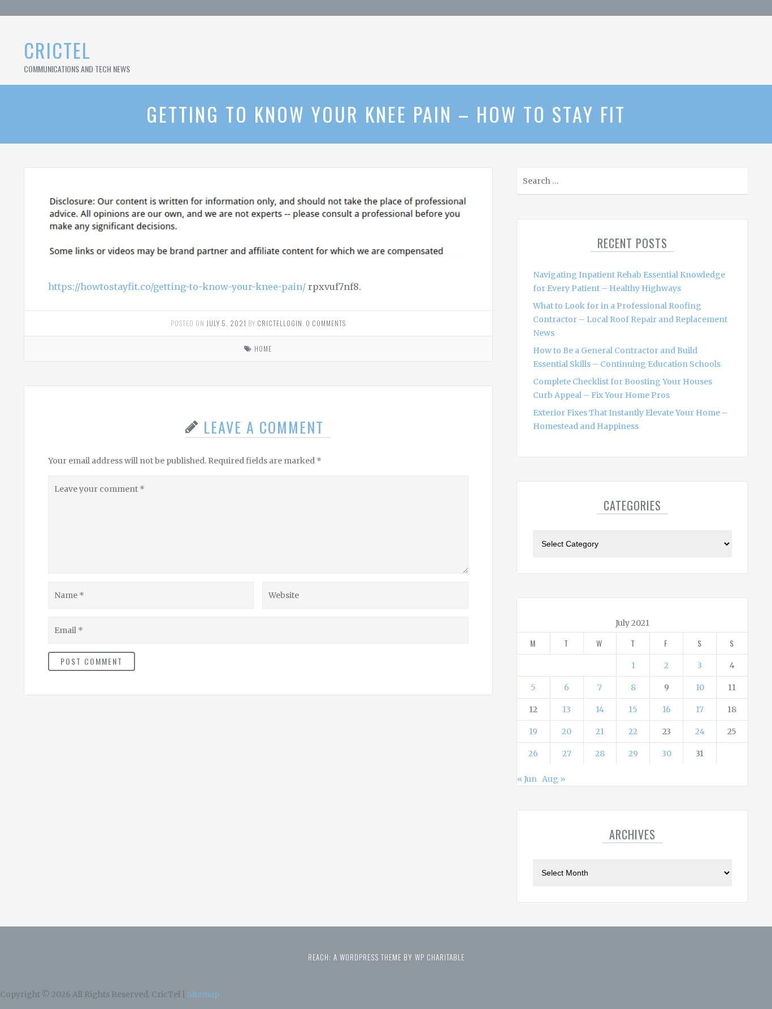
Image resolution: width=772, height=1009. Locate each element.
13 (566, 709)
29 (633, 753)
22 (632, 731)
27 (566, 753)
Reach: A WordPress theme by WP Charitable (386, 957)
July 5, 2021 (226, 323)
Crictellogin (279, 323)
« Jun (527, 779)
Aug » (553, 779)
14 (600, 709)
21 (600, 731)
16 (666, 709)
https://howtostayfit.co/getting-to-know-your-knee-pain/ (177, 286)
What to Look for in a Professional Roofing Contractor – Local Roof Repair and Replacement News (630, 319)
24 (700, 731)
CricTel (57, 50)
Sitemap (203, 994)
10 (700, 687)
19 (533, 731)
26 (533, 753)
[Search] (738, 183)
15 (632, 709)
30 (666, 753)
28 (600, 753)
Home (263, 348)
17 (700, 709)
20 (566, 731)
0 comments (326, 323)
